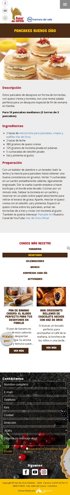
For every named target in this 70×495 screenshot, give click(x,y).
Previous (4, 305)
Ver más (19, 350)
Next (66, 305)
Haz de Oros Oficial (37, 218)
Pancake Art (45, 214)
